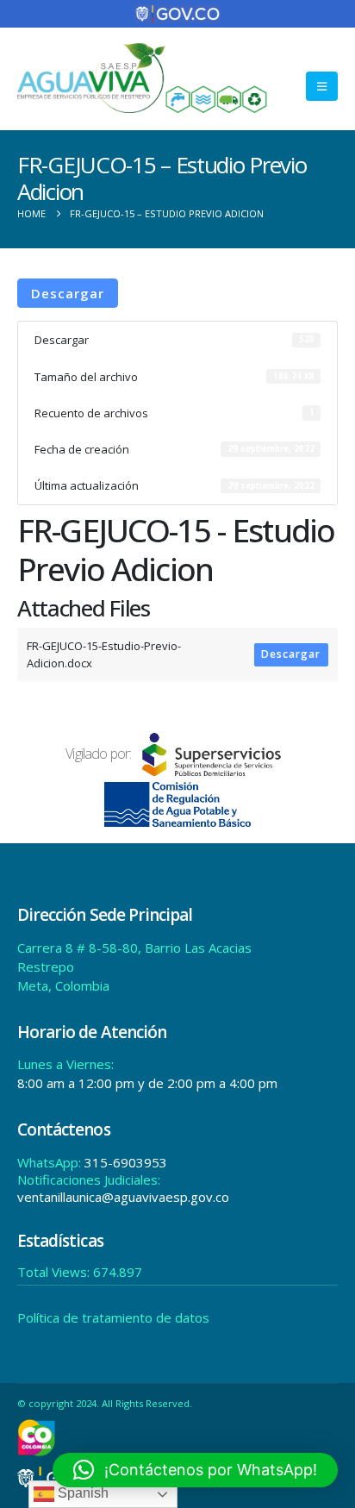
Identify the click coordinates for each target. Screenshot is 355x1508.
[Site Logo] (142, 78)
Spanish (81, 1493)
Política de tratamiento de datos (113, 1317)
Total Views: (55, 1271)
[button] (322, 86)
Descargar (67, 293)
